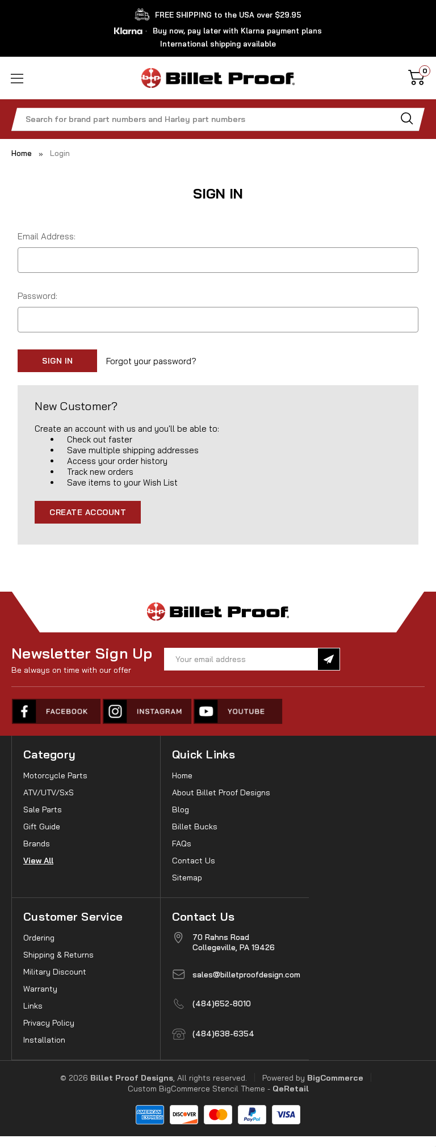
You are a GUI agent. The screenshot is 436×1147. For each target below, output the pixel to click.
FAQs (181, 843)
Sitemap (187, 877)
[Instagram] (147, 711)
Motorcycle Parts (55, 775)
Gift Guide (41, 826)
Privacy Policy (48, 1023)
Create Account (87, 512)
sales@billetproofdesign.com (246, 974)
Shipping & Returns (58, 955)
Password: (37, 295)
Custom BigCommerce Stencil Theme (196, 1088)
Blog (180, 809)
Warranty (40, 989)
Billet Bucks (194, 826)
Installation (44, 1040)
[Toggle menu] (32, 78)
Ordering (38, 938)
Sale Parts (42, 809)
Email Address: (47, 236)
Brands (36, 843)
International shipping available (218, 43)
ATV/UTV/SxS (48, 792)
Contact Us (193, 860)
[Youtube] (238, 711)
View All (38, 860)
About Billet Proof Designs (221, 792)
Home (182, 775)
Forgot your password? (151, 361)
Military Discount (54, 972)
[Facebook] (56, 711)
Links (33, 1006)
